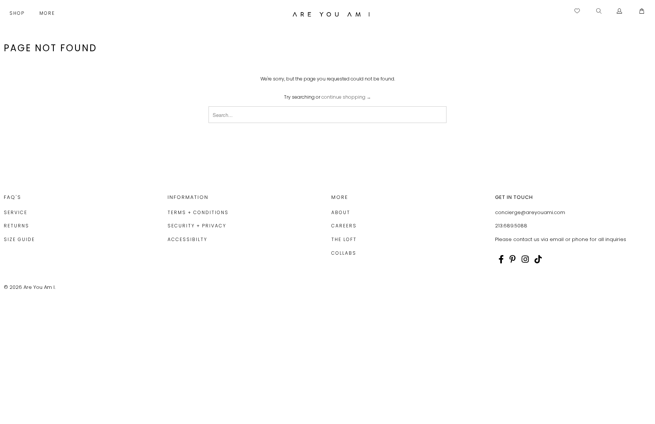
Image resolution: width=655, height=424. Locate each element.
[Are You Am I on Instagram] (525, 259)
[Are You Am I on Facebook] (501, 259)
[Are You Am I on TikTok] (538, 259)
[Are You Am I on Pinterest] (512, 259)
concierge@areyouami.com (530, 212)
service (15, 212)
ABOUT (340, 212)
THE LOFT (344, 239)
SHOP (18, 13)
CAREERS (344, 225)
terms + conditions (198, 212)
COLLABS (343, 253)
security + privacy (197, 225)
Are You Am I (39, 287)
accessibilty (187, 239)
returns (16, 225)
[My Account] (619, 11)
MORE (48, 13)
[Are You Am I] (331, 14)
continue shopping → (346, 97)
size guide (19, 239)
